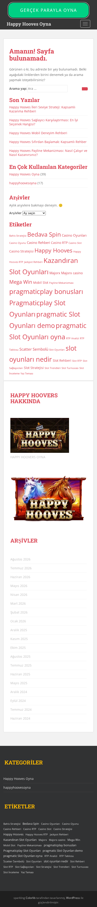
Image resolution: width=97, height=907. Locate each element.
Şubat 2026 (19, 612)
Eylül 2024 (18, 700)
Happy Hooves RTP (36, 834)
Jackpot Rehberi (33, 262)
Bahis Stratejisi (17, 235)
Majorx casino (72, 272)
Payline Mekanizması (61, 282)
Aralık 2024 (18, 692)
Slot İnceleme (11, 872)
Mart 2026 (18, 603)
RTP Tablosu (66, 856)
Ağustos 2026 (20, 559)
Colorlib (30, 898)
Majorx (54, 272)
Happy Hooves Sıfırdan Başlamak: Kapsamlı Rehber (48, 142)
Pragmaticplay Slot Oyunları (22, 851)
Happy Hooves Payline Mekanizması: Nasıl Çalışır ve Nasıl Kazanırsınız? (48, 152)
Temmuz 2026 (21, 568)
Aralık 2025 (18, 630)
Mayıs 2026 (18, 586)
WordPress (73, 898)
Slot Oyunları (57, 349)
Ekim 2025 (18, 647)
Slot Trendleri (53, 368)
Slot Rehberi (62, 361)
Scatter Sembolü (33, 349)
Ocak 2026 (18, 621)
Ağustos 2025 (20, 656)
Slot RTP (77, 360)
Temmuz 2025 (21, 665)
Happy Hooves (53, 250)
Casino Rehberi (38, 242)
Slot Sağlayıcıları (24, 866)
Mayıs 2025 (18, 683)
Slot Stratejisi (34, 368)
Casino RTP (59, 243)
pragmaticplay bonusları (46, 291)
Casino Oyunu (17, 243)
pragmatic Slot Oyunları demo (63, 851)
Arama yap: (18, 88)
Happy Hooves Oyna (29, 24)
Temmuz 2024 (21, 709)
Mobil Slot (40, 283)
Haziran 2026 (20, 577)
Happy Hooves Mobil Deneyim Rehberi (38, 133)
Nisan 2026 (18, 594)
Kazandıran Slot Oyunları (20, 840)
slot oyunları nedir (56, 861)
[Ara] (85, 88)
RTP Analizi (72, 338)
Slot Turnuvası (70, 368)
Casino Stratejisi (21, 251)
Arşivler (15, 213)
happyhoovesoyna (23, 183)
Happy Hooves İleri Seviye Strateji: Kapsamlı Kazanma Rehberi (42, 109)
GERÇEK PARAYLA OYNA (48, 10)
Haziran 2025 (20, 674)
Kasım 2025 (19, 639)
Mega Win (20, 282)
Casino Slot (75, 243)
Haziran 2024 (20, 718)
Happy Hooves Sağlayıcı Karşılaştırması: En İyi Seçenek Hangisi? (43, 122)
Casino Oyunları (74, 235)
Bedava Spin (44, 234)
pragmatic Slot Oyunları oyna (22, 856)
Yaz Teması (27, 373)
